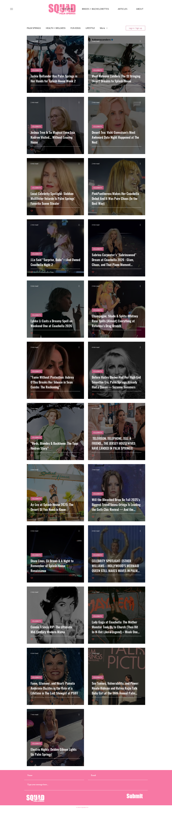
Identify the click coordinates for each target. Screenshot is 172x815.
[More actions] (79, 41)
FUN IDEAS (76, 28)
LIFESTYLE (90, 28)
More (102, 28)
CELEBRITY (36, 70)
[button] (11, 9)
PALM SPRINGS (34, 28)
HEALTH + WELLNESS (55, 28)
